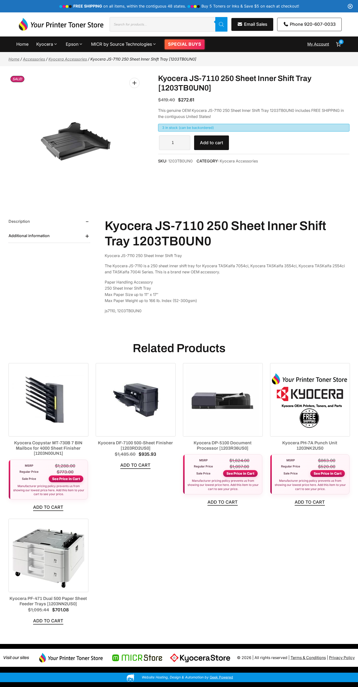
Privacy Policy (342, 657)
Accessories (34, 59)
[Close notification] (350, 6)
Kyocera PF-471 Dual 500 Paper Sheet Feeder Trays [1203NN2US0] (48, 601)
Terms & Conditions (308, 657)
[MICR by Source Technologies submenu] (154, 43)
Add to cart (211, 142)
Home (14, 59)
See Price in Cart (66, 479)
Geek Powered (221, 677)
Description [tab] (19, 221)
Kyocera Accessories (67, 59)
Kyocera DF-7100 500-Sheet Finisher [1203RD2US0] (135, 445)
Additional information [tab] (29, 235)
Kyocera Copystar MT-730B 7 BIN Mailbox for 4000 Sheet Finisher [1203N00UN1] (48, 448)
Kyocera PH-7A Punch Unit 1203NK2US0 (309, 445)
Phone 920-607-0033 (312, 24)
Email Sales (255, 24)
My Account (318, 44)
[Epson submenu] (80, 43)
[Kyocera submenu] (55, 43)
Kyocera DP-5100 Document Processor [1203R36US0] (223, 445)
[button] (134, 83)
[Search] (221, 24)
